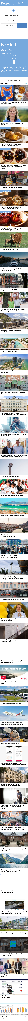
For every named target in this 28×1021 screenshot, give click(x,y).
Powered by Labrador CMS (14, 80)
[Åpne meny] (25, 3)
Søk (22, 26)
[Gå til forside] (8, 3)
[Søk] (19, 3)
